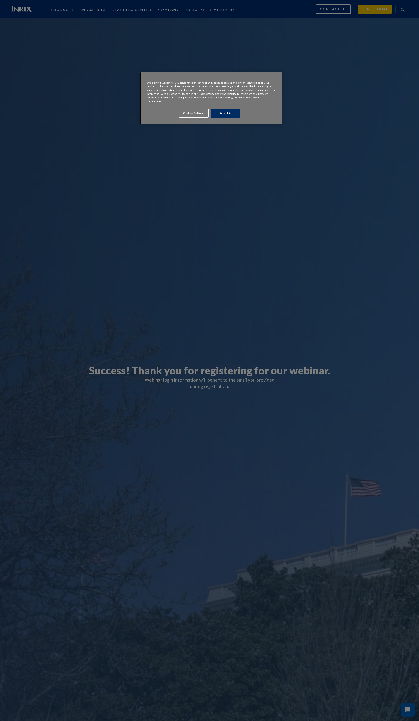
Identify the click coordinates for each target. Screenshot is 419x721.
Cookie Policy (206, 93)
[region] (211, 98)
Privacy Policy (228, 93)
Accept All (225, 113)
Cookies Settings (194, 113)
